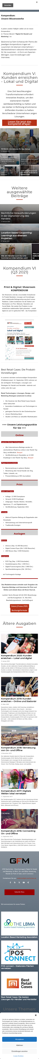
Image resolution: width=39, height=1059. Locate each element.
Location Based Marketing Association (19, 937)
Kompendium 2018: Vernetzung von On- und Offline (18, 749)
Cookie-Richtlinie (18, 1056)
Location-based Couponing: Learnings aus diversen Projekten (16, 235)
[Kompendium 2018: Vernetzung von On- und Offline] (19, 736)
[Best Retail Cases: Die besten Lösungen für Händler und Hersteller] (19, 983)
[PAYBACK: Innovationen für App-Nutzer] (19, 140)
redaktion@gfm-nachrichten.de (26, 878)
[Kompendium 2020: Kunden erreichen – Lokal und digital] (19, 643)
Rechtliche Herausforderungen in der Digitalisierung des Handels (18, 216)
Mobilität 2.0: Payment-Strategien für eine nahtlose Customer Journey (9, 160)
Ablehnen (19, 1045)
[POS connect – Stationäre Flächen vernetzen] (19, 952)
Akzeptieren (19, 1039)
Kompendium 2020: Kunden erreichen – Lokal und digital (16, 656)
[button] (36, 1015)
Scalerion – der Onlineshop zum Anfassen (7, 172)
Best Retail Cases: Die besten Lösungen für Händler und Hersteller (19, 998)
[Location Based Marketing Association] (19, 923)
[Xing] (28, 883)
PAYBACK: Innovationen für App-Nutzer (15, 149)
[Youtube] (24, 883)
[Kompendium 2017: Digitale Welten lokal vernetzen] (19, 779)
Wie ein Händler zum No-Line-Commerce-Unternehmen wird (14, 257)
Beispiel (19, 452)
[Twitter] (20, 883)
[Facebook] (11, 883)
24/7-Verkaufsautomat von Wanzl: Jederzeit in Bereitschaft (29, 172)
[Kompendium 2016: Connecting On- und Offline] (19, 819)
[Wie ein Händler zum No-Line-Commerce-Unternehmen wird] (15, 254)
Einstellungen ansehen (20, 1051)
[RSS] (15, 883)
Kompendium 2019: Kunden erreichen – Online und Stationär (18, 700)
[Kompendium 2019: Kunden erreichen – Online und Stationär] (19, 687)
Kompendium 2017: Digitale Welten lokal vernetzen (16, 792)
